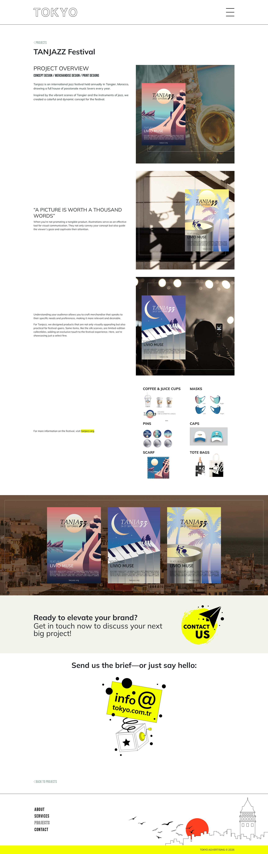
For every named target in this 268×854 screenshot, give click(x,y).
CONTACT (41, 829)
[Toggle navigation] (229, 12)
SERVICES (41, 816)
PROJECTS (41, 42)
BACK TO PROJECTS (46, 781)
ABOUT (39, 809)
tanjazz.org (87, 431)
